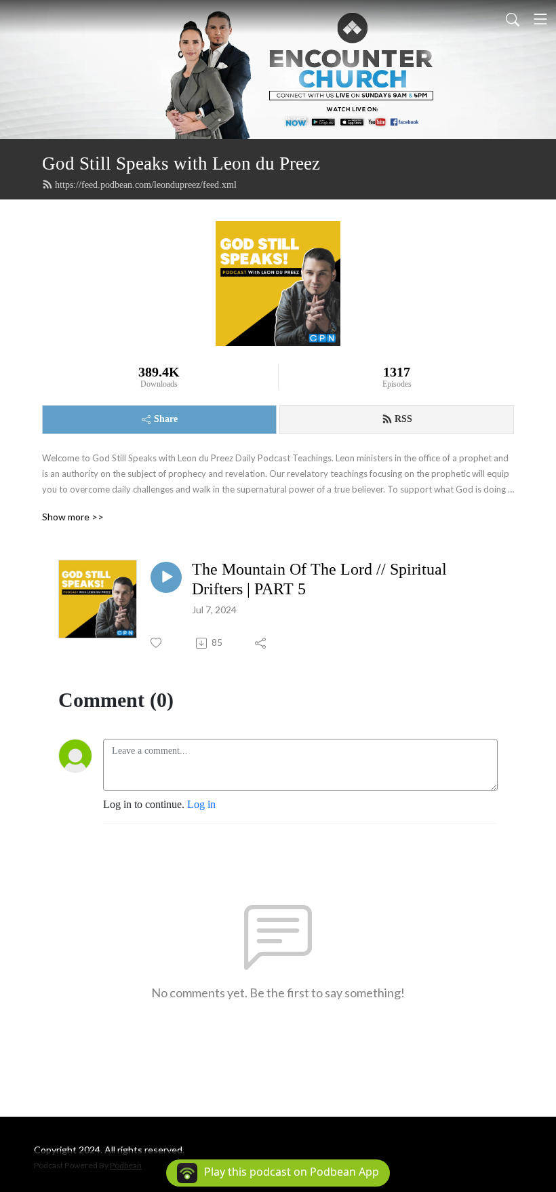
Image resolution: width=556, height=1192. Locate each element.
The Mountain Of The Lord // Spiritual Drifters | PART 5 (319, 579)
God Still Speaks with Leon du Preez (181, 163)
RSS (403, 419)
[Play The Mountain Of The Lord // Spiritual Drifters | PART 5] (166, 577)
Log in (201, 804)
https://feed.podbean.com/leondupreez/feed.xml (146, 185)
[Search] (512, 19)
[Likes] (157, 643)
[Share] (261, 643)
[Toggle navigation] (540, 19)
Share (166, 419)
